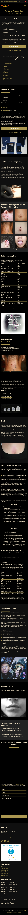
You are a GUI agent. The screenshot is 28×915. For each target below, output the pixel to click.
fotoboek (5, 113)
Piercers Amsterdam (7, 63)
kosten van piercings (10, 308)
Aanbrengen (5, 65)
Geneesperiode (6, 73)
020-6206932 (14, 784)
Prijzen (4, 68)
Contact (4, 79)
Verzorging (5, 72)
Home (8, 13)
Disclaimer (12, 912)
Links (16, 912)
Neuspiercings (5, 107)
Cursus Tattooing (5, 873)
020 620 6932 (5, 835)
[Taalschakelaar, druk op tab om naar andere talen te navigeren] (26, 1)
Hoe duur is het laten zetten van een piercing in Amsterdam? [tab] (11, 731)
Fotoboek (5, 66)
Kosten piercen (4, 871)
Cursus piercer (6, 76)
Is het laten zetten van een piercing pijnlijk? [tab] (10, 728)
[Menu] (25, 5)
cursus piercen (13, 693)
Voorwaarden (6, 75)
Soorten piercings (6, 62)
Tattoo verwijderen (5, 868)
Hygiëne (5, 71)
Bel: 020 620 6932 (13, 46)
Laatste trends (6, 69)
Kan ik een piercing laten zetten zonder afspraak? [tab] (12, 734)
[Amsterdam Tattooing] (5, 5)
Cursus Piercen (4, 875)
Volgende (17, 249)
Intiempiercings (6, 110)
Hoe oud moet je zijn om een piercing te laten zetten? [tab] (13, 736)
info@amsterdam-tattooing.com (13, 50)
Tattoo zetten (4, 866)
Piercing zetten (4, 870)
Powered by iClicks (22, 910)
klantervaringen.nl (13, 859)
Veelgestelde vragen (7, 78)
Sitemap (19, 912)
